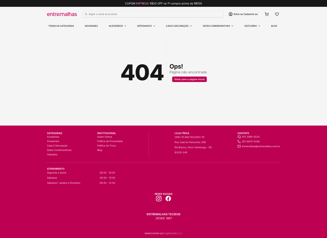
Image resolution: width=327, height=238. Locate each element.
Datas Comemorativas (216, 25)
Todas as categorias (61, 25)
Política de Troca (106, 145)
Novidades (91, 25)
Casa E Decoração (177, 25)
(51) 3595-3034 (251, 136)
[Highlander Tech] (173, 233)
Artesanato (144, 25)
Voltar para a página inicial (189, 79)
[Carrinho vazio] (267, 14)
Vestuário (250, 25)
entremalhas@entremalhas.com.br (261, 146)
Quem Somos (104, 136)
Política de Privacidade (110, 141)
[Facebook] (168, 198)
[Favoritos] (277, 14)
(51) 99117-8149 (251, 141)
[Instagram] (158, 198)
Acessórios (116, 25)
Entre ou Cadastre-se (246, 14)
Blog (274, 25)
